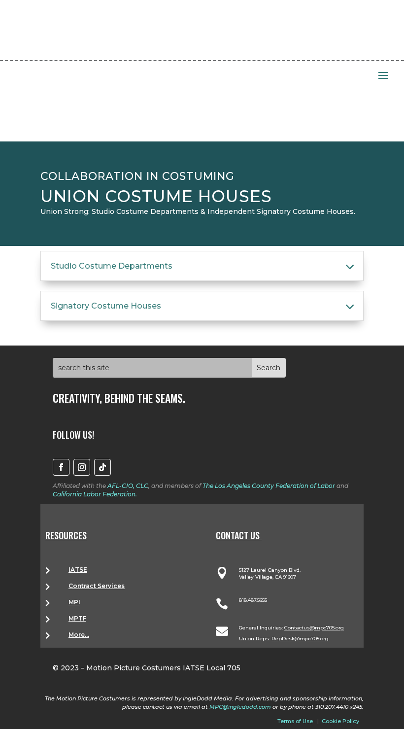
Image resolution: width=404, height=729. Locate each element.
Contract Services (96, 586)
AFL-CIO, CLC (127, 485)
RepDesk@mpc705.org (300, 638)
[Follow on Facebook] (61, 467)
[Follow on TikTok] (102, 467)
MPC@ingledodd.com (240, 706)
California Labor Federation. (95, 494)
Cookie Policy (340, 721)
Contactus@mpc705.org (314, 628)
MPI (74, 602)
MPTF (77, 618)
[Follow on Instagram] (81, 467)
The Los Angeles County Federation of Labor (268, 485)
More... (78, 634)
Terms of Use (295, 721)
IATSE (77, 569)
